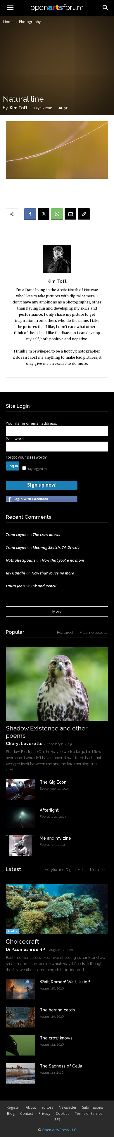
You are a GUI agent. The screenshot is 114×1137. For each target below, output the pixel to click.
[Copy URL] (84, 214)
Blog (11, 1113)
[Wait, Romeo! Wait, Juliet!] (20, 989)
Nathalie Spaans (20, 560)
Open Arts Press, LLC (59, 1129)
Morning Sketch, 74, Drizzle (56, 547)
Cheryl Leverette (24, 743)
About (31, 1107)
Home (8, 21)
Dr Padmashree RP (25, 949)
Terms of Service (88, 1113)
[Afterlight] (20, 817)
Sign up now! (41, 485)
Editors (47, 1107)
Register (13, 1107)
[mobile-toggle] (10, 8)
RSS (57, 1119)
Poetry (12, 931)
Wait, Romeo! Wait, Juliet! (65, 982)
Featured (65, 632)
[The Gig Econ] (20, 789)
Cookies (62, 1113)
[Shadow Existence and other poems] (57, 684)
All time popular (94, 632)
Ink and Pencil (43, 586)
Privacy (44, 1113)
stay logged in (36, 469)
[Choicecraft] (57, 909)
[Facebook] (30, 214)
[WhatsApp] (57, 214)
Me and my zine (55, 838)
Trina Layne (16, 534)
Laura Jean (15, 586)
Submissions (92, 1107)
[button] (106, 8)
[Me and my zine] (20, 845)
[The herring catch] (20, 1017)
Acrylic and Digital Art (64, 869)
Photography (30, 21)
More (57, 611)
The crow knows (46, 534)
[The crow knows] (20, 1045)
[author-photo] (57, 272)
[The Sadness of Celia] (20, 1073)
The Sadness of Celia (61, 1066)
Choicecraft (22, 941)
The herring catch (57, 1010)
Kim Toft (18, 107)
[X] (43, 214)
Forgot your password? (26, 457)
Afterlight (49, 810)
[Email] (70, 214)
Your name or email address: (31, 423)
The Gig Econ (53, 782)
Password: (15, 438)
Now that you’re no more (63, 560)
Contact (26, 1113)
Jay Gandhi (15, 573)
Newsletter (68, 1107)
